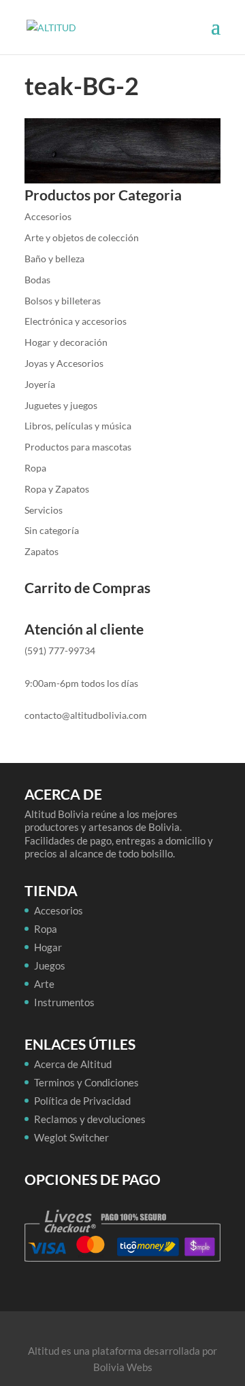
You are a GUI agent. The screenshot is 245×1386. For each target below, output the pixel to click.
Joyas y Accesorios (63, 363)
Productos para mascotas (77, 446)
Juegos (49, 965)
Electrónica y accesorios (75, 321)
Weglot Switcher (71, 1137)
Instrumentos (64, 1002)
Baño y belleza (54, 258)
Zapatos (41, 551)
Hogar (48, 947)
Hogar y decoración (66, 342)
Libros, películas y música (77, 425)
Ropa (35, 468)
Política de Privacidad (82, 1101)
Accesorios (47, 216)
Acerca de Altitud (73, 1064)
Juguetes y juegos (60, 405)
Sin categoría (51, 530)
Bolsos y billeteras (62, 300)
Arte (44, 984)
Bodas (37, 279)
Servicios (43, 510)
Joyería (39, 384)
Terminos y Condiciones (86, 1082)
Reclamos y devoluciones (90, 1119)
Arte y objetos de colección (81, 237)
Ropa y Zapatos (56, 489)
